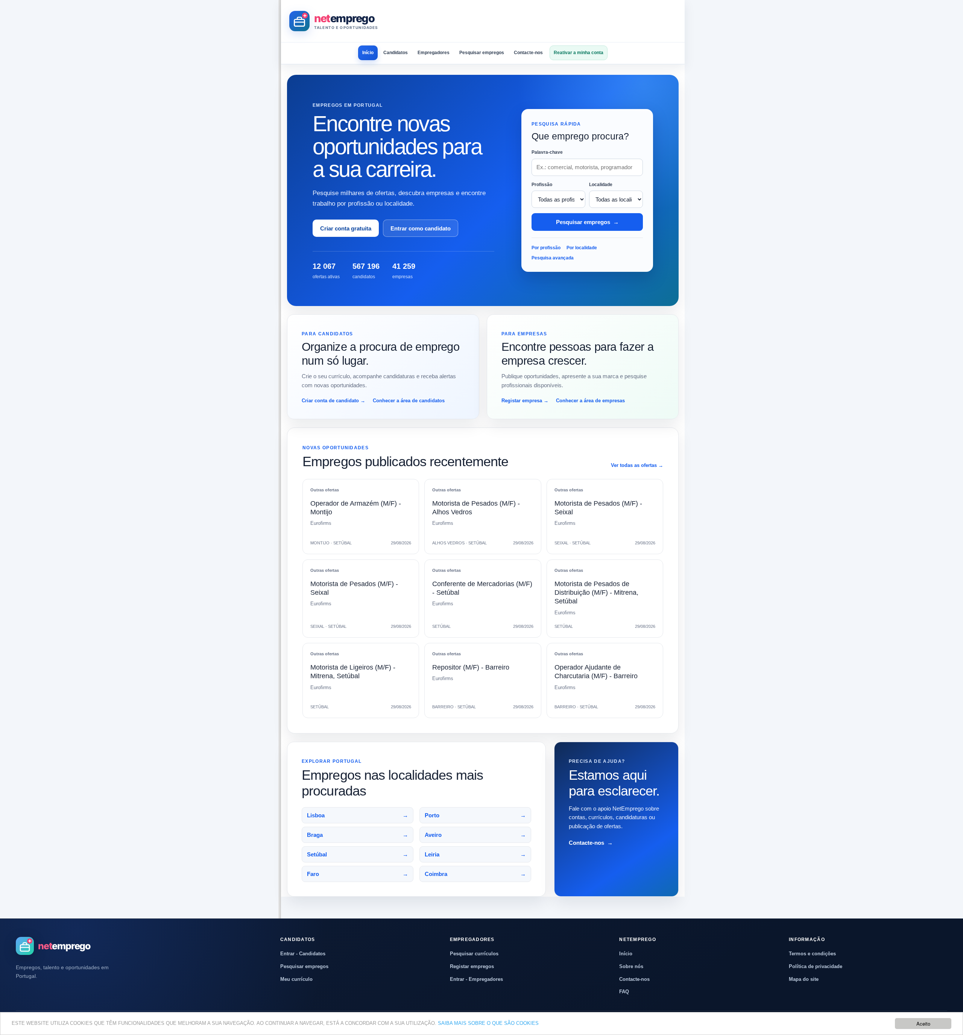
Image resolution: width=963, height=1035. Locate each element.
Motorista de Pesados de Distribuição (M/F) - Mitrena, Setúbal (596, 592)
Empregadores (434, 52)
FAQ (624, 991)
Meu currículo (296, 979)
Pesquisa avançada (553, 258)
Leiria (475, 854)
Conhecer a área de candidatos (409, 400)
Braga (357, 835)
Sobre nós (631, 966)
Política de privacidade (815, 966)
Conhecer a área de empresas (590, 400)
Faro (357, 874)
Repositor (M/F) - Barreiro (470, 667)
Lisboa (357, 815)
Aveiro (475, 835)
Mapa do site (804, 979)
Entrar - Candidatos (302, 953)
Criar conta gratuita (345, 228)
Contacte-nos (528, 52)
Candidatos (395, 52)
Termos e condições (812, 953)
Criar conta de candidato (333, 400)
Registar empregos (472, 966)
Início (368, 52)
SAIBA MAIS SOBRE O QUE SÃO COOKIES (488, 1023)
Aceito (923, 1023)
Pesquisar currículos (474, 953)
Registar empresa (524, 400)
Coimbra (475, 874)
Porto (475, 815)
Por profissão (546, 247)
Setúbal (357, 854)
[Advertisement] (539, 21)
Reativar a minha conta (578, 52)
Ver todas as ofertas (637, 465)
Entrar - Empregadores (476, 979)
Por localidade (582, 247)
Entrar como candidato (420, 228)
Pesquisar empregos (481, 52)
